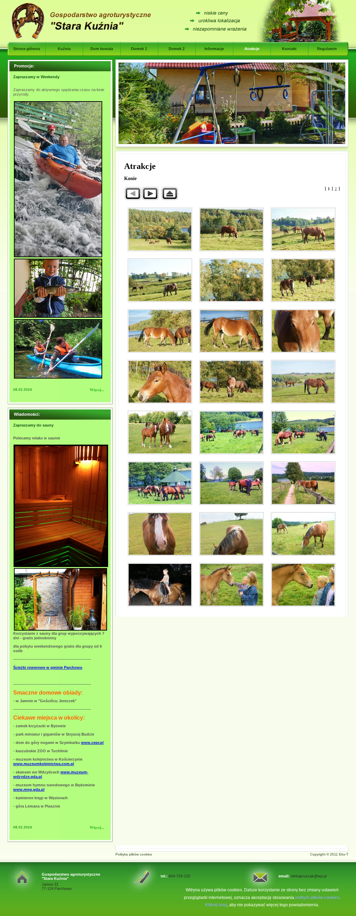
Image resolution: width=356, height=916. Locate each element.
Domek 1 (139, 49)
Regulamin (327, 49)
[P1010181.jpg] (231, 585)
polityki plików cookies (317, 897)
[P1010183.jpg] (303, 585)
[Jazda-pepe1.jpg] (160, 585)
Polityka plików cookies (133, 854)
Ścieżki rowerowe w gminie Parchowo (47, 667)
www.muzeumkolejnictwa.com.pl (43, 764)
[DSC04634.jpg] (303, 432)
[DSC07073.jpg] (231, 534)
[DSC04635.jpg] (160, 483)
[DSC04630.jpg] (231, 432)
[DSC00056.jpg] (303, 229)
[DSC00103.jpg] (303, 280)
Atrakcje (251, 49)
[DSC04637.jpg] (231, 483)
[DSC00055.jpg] (231, 229)
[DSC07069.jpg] (303, 483)
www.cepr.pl (92, 742)
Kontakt (289, 49)
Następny (150, 193)
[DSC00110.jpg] (160, 382)
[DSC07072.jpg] (160, 534)
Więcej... (97, 390)
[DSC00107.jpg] (231, 331)
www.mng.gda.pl (28, 789)
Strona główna (26, 49)
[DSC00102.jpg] (231, 280)
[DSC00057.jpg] (160, 280)
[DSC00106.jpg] (160, 331)
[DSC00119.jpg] (303, 382)
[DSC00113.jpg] (231, 382)
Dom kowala (101, 49)
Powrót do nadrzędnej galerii (169, 193)
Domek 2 (177, 49)
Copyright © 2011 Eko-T (329, 854)
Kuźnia (64, 49)
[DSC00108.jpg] (303, 331)
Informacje (214, 49)
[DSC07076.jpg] (303, 534)
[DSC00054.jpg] (160, 229)
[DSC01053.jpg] (160, 432)
